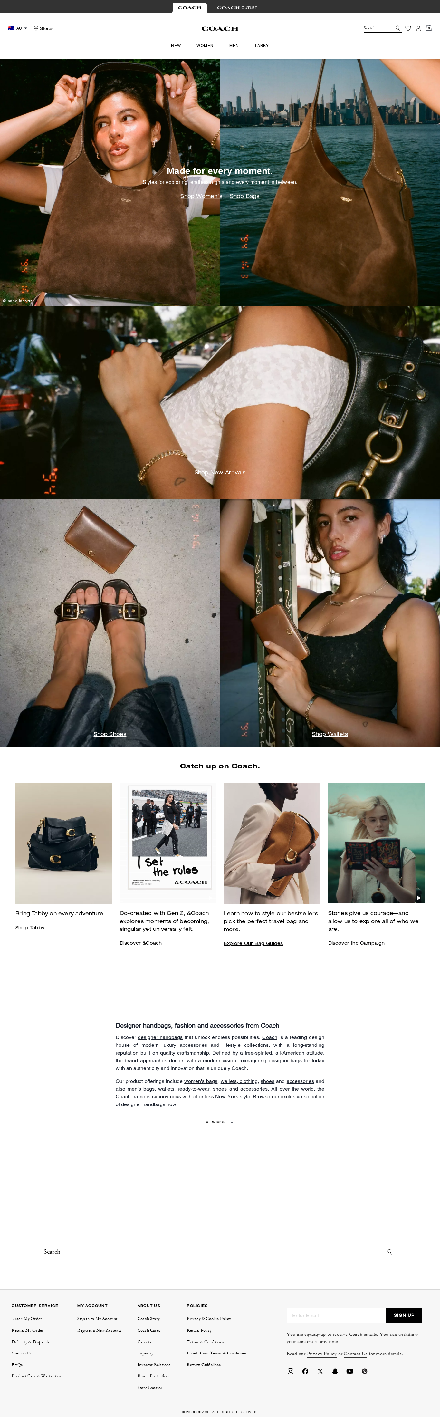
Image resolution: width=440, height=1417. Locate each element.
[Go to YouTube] (350, 1373)
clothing (248, 1081)
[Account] (418, 28)
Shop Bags (245, 196)
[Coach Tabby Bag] (168, 843)
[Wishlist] (408, 28)
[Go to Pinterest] (364, 1373)
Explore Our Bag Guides (253, 944)
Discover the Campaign (356, 943)
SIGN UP (404, 1315)
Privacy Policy (322, 1354)
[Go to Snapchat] (335, 1373)
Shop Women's (201, 196)
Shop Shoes (110, 734)
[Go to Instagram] (290, 1373)
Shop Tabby (29, 928)
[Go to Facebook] (305, 1373)
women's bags (200, 1081)
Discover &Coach (141, 943)
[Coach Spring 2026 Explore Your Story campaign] (376, 843)
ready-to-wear (193, 1089)
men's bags (141, 1089)
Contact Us (355, 1354)
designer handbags (160, 1037)
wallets (229, 1081)
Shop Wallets (330, 734)
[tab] (190, 8)
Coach (269, 1037)
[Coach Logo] (220, 28)
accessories (300, 1081)
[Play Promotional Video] (211, 898)
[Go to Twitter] (320, 1373)
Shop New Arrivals (220, 473)
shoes (267, 1081)
